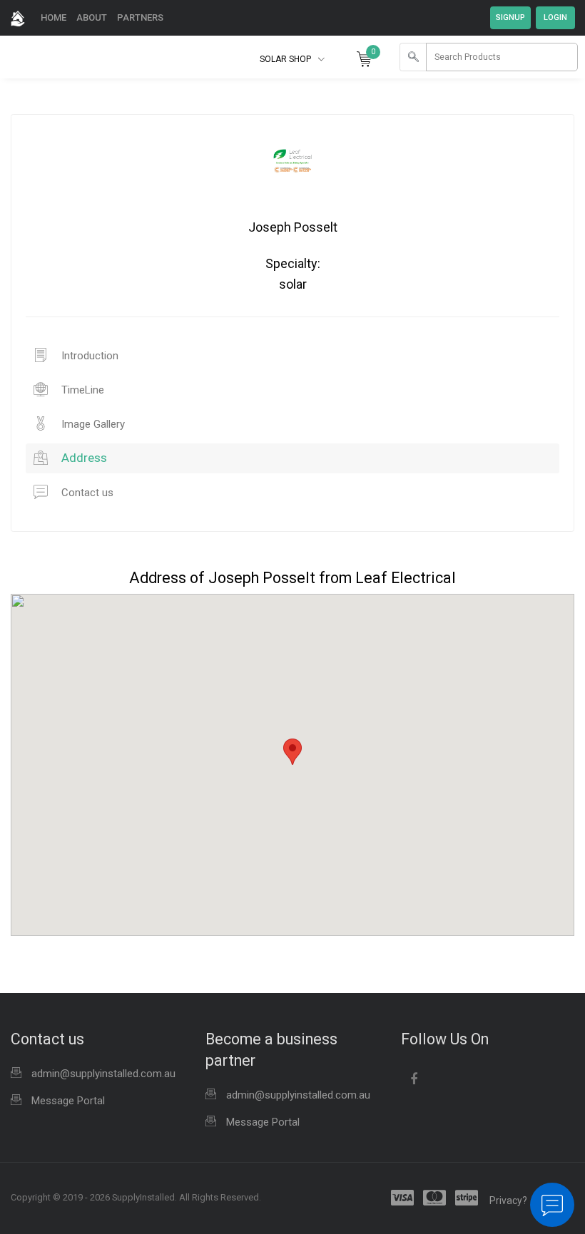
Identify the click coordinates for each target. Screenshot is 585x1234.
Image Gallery (91, 424)
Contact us (85, 492)
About (91, 17)
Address (82, 458)
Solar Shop (286, 59)
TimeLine (81, 390)
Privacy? (508, 1200)
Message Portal (68, 1100)
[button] (292, 752)
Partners (140, 17)
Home (53, 17)
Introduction (88, 355)
